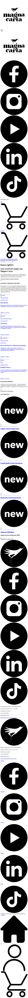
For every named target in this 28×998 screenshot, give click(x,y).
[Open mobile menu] (2, 30)
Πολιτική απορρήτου (5, 717)
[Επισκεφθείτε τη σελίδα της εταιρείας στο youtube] (14, 142)
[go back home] (14, 59)
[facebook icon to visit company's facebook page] (14, 594)
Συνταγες (6, 259)
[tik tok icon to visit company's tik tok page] (14, 704)
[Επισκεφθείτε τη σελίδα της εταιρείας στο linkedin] (14, 169)
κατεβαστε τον (3, 539)
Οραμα (16, 259)
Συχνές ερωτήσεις (13, 717)
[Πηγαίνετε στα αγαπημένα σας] (1, 943)
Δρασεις (13, 259)
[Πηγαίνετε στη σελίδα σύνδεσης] (14, 970)
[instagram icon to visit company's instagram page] (14, 621)
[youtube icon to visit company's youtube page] (14, 649)
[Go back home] (14, 28)
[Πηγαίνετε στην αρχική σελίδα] (14, 942)
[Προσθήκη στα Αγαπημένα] (1, 296)
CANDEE (3, 915)
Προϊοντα (2, 259)
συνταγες (3, 279)
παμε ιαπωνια (3, 391)
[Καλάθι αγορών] (14, 229)
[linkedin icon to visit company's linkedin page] (14, 676)
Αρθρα (9, 259)
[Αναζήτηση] (13, 230)
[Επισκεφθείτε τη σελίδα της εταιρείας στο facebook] (14, 87)
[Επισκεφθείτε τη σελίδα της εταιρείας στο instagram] (14, 114)
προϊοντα (7, 279)
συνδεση (2, 202)
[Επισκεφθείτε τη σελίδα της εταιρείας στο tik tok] (14, 197)
